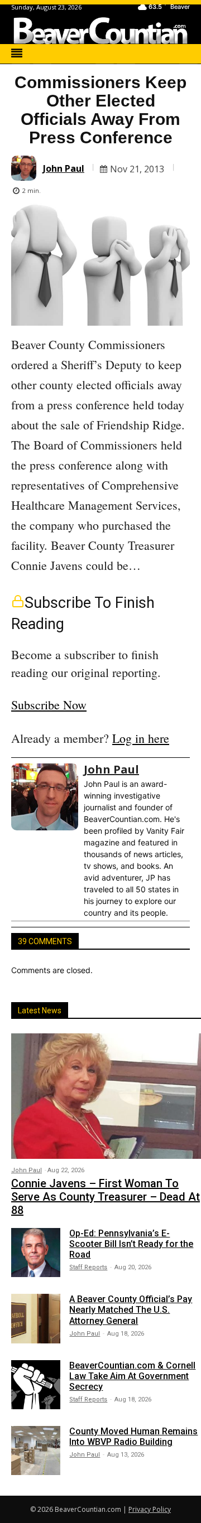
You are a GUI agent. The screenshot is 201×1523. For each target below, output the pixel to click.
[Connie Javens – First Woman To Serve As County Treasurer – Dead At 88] (106, 1095)
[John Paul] (25, 168)
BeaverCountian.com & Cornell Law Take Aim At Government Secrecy (132, 1376)
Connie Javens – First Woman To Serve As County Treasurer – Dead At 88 (105, 1197)
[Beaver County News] (100, 30)
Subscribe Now (49, 705)
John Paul (63, 168)
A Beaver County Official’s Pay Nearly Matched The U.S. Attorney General (130, 1310)
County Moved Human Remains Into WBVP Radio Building (133, 1436)
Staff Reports (88, 1267)
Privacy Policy (149, 1509)
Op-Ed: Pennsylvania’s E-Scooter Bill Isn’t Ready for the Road (131, 1244)
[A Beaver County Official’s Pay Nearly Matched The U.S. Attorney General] (35, 1318)
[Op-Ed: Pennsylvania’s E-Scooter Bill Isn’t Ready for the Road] (35, 1252)
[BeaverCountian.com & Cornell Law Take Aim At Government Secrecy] (35, 1384)
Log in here (140, 738)
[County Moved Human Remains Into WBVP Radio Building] (35, 1450)
